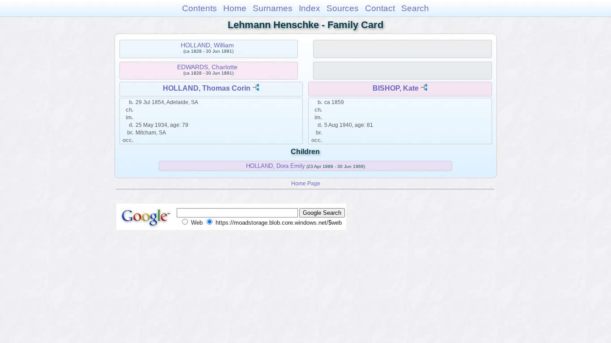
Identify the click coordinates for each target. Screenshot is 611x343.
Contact (380, 8)
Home (234, 8)
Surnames (273, 8)
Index (309, 8)
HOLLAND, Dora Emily (275, 166)
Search (415, 8)
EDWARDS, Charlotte (207, 67)
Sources (343, 8)
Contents (199, 8)
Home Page (305, 183)
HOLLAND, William (207, 45)
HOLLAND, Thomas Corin (206, 88)
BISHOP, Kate (396, 88)
